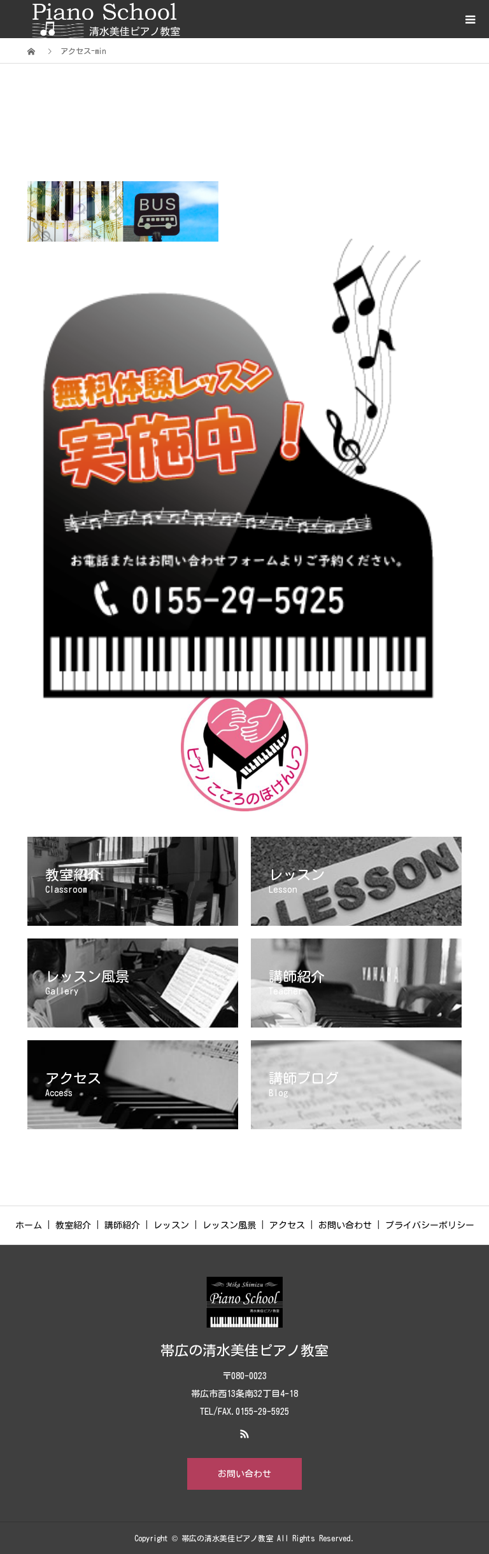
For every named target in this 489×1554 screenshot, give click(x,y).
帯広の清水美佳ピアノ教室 (244, 1351)
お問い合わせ (345, 1225)
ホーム (28, 1225)
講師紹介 (122, 1225)
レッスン (171, 1225)
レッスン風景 (229, 1225)
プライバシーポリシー (429, 1225)
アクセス (287, 1225)
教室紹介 (73, 1225)
